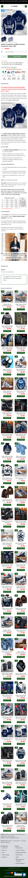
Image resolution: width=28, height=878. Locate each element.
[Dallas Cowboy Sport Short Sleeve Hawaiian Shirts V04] (21, 448)
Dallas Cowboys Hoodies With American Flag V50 (20, 717)
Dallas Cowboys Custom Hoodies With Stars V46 (20, 674)
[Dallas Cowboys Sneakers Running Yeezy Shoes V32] (7, 296)
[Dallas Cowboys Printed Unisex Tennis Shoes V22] (21, 492)
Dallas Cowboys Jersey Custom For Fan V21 (7, 696)
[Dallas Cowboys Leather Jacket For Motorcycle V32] (21, 514)
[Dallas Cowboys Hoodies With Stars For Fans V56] (7, 448)
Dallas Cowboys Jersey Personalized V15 (21, 631)
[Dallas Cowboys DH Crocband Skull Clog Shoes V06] (7, 362)
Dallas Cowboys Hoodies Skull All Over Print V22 (7, 565)
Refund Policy (19, 854)
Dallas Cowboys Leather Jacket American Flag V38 (7, 435)
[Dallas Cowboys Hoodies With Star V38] (21, 535)
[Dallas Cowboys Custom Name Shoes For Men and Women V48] (7, 579)
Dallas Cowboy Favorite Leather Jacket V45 (21, 609)
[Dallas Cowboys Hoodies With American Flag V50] (21, 709)
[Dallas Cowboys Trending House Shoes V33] (7, 622)
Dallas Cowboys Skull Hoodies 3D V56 (20, 392)
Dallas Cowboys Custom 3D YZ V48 (20, 479)
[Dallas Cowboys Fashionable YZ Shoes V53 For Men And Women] (21, 818)
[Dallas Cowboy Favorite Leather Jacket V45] (21, 601)
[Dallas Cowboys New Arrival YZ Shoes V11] (21, 557)
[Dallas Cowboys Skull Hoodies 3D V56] (21, 383)
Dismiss (14, 3)
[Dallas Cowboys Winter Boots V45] (7, 514)
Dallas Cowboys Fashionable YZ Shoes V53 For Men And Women (20, 827)
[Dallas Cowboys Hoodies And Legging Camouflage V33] (7, 644)
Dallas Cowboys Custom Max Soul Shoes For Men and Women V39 (20, 805)
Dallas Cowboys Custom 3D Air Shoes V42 (7, 717)
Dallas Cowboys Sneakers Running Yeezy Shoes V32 (7, 305)
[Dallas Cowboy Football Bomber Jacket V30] (7, 601)
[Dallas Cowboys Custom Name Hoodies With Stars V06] (21, 427)
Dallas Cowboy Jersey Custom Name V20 (21, 326)
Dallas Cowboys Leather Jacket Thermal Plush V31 (20, 783)
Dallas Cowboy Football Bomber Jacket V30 (7, 609)
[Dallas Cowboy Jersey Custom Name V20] (21, 318)
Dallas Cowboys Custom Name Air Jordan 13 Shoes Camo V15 (20, 305)
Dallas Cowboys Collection (11, 42)
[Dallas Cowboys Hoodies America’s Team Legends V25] (21, 731)
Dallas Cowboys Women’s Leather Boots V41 (21, 653)
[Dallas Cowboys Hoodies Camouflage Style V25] (7, 318)
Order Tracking (5, 854)
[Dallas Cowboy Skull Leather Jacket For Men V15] (7, 492)
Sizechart (4, 857)
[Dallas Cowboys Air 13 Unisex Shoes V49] (21, 362)
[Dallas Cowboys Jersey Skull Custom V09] (21, 405)
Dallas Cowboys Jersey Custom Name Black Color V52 (7, 761)
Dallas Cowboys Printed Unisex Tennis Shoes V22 (20, 500)
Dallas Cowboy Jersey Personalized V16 (21, 348)
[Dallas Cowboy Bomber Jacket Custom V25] (21, 687)
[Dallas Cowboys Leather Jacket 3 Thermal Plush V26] (7, 666)
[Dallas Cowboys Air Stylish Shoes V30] (7, 383)
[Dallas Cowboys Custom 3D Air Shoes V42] (7, 709)
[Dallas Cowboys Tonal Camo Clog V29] (7, 796)
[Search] (23, 6)
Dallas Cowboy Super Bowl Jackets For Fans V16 (7, 479)
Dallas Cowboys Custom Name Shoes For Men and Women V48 (7, 588)
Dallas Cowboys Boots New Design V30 (7, 413)
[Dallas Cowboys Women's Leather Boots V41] (21, 644)
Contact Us (5, 848)
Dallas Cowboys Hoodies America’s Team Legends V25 (20, 740)
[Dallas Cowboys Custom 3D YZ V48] (21, 470)
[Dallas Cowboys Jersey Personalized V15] (21, 622)
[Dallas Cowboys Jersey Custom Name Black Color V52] (7, 753)
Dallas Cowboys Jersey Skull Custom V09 (21, 413)
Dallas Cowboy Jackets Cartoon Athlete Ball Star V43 (7, 349)
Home (2, 42)
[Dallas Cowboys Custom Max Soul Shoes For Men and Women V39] (21, 796)
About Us (4, 850)
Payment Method (20, 863)
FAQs (3, 852)
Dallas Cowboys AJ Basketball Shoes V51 (20, 587)
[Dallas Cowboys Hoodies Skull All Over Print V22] (7, 557)
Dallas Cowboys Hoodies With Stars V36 (7, 739)
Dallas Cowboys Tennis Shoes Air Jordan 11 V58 (7, 783)
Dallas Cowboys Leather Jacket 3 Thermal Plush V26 (7, 675)
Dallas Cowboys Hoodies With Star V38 (20, 544)
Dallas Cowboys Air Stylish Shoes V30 (7, 392)
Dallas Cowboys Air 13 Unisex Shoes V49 (21, 370)
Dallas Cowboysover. (13, 100)
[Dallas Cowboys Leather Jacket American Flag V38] (7, 427)
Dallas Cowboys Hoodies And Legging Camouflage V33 (7, 653)
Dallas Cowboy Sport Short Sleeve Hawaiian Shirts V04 (21, 457)
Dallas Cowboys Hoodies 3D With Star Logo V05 (20, 761)
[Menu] (2, 6)
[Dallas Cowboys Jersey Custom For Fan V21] (7, 687)
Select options (7, 309)
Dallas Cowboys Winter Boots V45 (7, 522)
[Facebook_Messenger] (24, 874)
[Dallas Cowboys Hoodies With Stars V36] (7, 731)
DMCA (17, 857)
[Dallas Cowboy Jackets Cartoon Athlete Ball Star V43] (7, 340)
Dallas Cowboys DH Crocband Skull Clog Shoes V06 (7, 370)
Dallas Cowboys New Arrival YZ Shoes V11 (20, 565)
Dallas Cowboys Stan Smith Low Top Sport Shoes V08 (7, 544)
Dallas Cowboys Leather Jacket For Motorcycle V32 (20, 522)
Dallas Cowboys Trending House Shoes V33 (7, 631)
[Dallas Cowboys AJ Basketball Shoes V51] (21, 579)
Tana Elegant (5, 214)
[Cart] (26, 6)
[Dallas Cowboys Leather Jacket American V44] (7, 818)
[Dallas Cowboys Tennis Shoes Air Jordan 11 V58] (7, 774)
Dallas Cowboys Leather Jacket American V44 (7, 826)
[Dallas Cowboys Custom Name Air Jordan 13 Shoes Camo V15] (21, 296)
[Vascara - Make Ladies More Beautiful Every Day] (14, 6)
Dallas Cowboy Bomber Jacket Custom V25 (21, 696)
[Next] (25, 22)
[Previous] (3, 22)
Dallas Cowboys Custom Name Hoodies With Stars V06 (20, 435)
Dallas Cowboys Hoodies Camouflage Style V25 (7, 326)
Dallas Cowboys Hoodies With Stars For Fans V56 (7, 457)
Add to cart (17, 56)
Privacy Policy (19, 848)
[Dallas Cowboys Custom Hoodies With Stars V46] (21, 666)
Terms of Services (20, 850)
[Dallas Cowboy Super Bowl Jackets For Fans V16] (7, 470)
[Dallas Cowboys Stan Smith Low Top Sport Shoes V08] (7, 535)
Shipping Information (21, 852)
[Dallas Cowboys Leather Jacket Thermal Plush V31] (21, 774)
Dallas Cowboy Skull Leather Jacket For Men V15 (7, 501)
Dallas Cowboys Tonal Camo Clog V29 (7, 804)
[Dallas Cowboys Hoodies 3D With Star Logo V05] (21, 753)
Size (2, 51)
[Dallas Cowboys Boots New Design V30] (7, 405)
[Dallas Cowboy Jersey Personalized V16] (21, 340)
